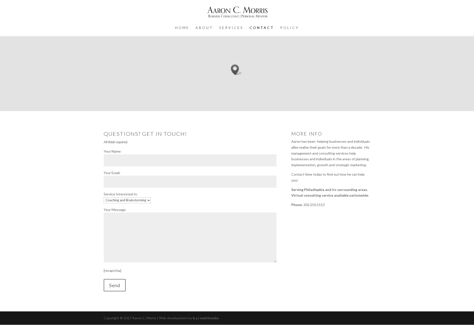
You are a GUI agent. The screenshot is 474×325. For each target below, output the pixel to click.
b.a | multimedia (206, 318)
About (204, 28)
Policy (289, 28)
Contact (262, 28)
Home (182, 28)
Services (231, 28)
